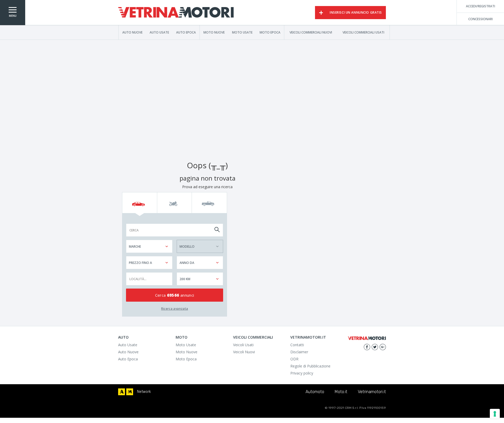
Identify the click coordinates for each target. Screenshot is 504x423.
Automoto (315, 391)
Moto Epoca (270, 32)
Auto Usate (159, 32)
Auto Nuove (132, 32)
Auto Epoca (186, 32)
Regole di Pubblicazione (310, 366)
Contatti (297, 344)
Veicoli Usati (243, 344)
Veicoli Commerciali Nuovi (311, 32)
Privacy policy (301, 373)
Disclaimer (299, 351)
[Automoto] (121, 391)
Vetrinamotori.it (372, 391)
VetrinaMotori (176, 12)
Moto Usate (242, 32)
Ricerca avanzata (174, 308)
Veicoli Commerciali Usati (363, 32)
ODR (294, 358)
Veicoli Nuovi (244, 351)
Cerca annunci (174, 295)
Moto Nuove (214, 32)
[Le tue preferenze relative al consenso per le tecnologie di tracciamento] (495, 414)
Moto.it (341, 391)
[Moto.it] (129, 391)
